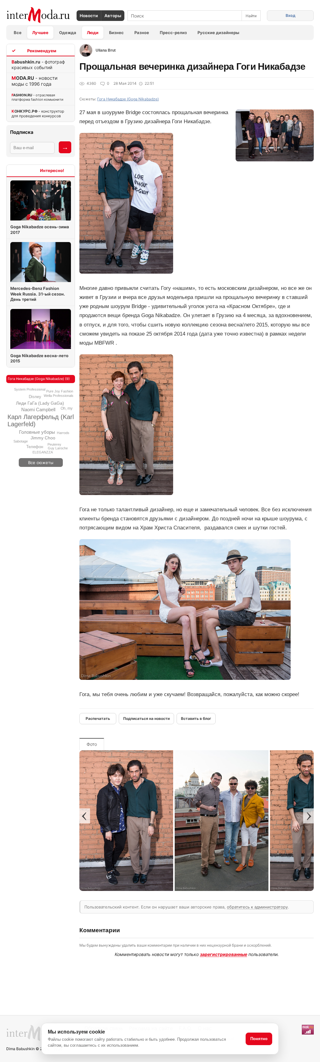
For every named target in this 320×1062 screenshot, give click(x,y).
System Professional (29, 389)
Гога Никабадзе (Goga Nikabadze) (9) (39, 379)
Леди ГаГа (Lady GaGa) (40, 403)
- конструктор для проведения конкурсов (38, 113)
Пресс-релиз (173, 32)
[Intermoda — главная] (38, 15)
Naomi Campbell (38, 409)
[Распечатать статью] (97, 718)
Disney (35, 396)
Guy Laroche (58, 448)
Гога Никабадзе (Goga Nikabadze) (128, 99)
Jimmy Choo (43, 437)
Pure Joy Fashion (59, 391)
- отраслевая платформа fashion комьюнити (37, 97)
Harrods (63, 433)
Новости (89, 15)
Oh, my (66, 408)
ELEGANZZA (42, 452)
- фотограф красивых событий (38, 64)
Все (18, 32)
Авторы (112, 15)
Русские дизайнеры (218, 32)
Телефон (34, 446)
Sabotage (20, 441)
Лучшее (40, 32)
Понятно (259, 1038)
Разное (141, 32)
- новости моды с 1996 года (35, 81)
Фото (92, 744)
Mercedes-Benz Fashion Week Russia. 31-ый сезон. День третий (37, 294)
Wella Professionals (58, 395)
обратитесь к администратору (257, 906)
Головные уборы (37, 432)
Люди (92, 32)
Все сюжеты (40, 462)
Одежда (67, 32)
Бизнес (116, 32)
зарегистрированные (223, 954)
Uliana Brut (106, 50)
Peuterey (54, 444)
